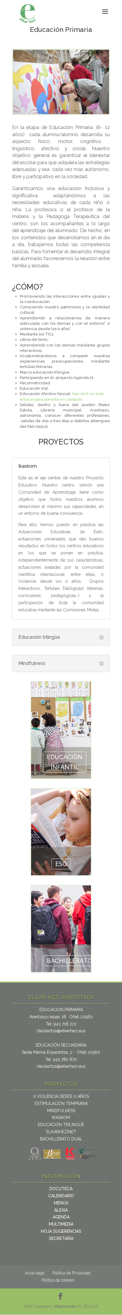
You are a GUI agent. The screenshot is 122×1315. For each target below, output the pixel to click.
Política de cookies (57, 1280)
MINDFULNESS (61, 1110)
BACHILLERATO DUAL (61, 1139)
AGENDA (61, 1217)
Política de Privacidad (71, 1273)
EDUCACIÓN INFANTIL (64, 762)
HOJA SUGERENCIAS (61, 1231)
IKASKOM (61, 1117)
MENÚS (61, 1203)
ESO (61, 864)
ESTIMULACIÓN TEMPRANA (61, 1103)
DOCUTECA (61, 1188)
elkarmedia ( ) (68, 1306)
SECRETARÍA (61, 1238)
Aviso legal (35, 1273)
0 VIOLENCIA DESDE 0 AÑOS (61, 1096)
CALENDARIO (61, 1195)
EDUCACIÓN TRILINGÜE (61, 1124)
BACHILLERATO (69, 960)
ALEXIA (61, 1210)
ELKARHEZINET (61, 1131)
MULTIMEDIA (61, 1224)
